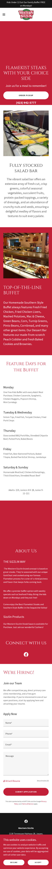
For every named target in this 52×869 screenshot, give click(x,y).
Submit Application (26, 792)
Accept (38, 862)
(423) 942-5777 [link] (26, 103)
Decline (13, 862)
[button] (5, 14)
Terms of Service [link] (27, 804)
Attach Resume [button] (13, 781)
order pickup (26, 95)
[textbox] (26, 723)
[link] (26, 14)
